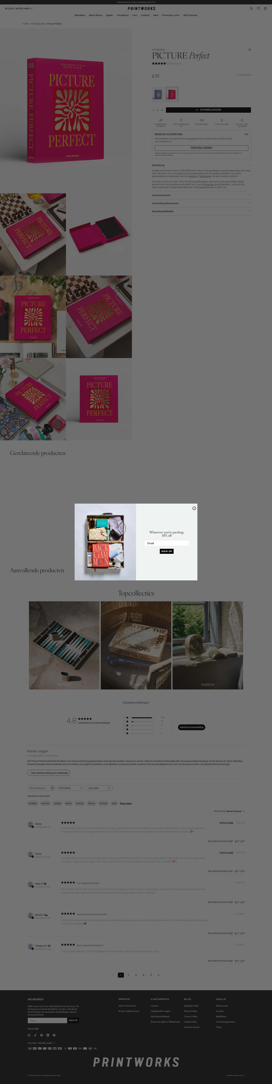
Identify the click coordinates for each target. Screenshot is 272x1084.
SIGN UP (166, 551)
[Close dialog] (194, 508)
